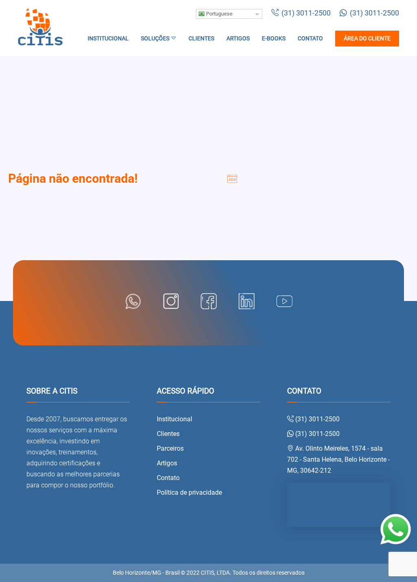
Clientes (201, 38)
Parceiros (170, 448)
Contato (310, 38)
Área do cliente (367, 38)
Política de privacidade (189, 492)
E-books (273, 38)
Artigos (238, 38)
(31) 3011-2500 (305, 13)
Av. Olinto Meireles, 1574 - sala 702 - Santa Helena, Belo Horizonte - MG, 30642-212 (338, 459)
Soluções (156, 38)
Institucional (108, 38)
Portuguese (219, 14)
